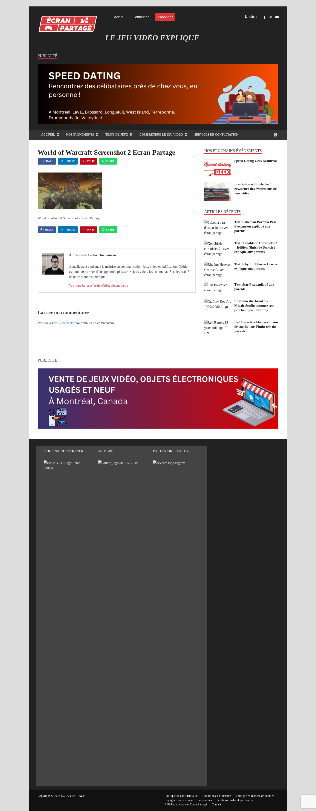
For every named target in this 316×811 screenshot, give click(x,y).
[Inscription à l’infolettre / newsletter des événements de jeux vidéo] (217, 184)
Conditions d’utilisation (216, 795)
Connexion (141, 17)
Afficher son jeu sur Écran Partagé (186, 804)
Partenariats (205, 800)
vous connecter (64, 323)
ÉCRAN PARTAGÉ (73, 795)
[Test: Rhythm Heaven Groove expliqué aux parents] (217, 264)
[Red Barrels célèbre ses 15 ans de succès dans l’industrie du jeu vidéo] (217, 322)
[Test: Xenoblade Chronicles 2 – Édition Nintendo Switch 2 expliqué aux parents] (217, 243)
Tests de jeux (116, 134)
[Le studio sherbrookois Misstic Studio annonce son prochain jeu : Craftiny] (217, 301)
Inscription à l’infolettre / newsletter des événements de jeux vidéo (255, 188)
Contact (216, 804)
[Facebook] (264, 17)
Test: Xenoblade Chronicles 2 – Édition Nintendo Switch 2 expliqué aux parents (255, 247)
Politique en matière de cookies (255, 795)
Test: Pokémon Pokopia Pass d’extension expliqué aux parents (255, 226)
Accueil (119, 17)
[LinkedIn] (270, 17)
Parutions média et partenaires (234, 800)
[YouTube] (276, 17)
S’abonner (165, 17)
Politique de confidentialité (181, 795)
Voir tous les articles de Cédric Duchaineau (100, 285)
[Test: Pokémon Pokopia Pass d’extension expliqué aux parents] (217, 222)
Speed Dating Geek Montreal (255, 161)
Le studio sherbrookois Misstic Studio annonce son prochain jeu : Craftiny (254, 305)
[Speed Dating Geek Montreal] (217, 161)
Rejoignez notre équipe (179, 800)
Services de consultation (216, 134)
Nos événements (80, 134)
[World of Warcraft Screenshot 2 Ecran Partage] (70, 207)
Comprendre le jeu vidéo (161, 134)
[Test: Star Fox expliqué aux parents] (217, 285)
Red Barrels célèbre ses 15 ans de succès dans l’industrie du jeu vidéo (256, 326)
